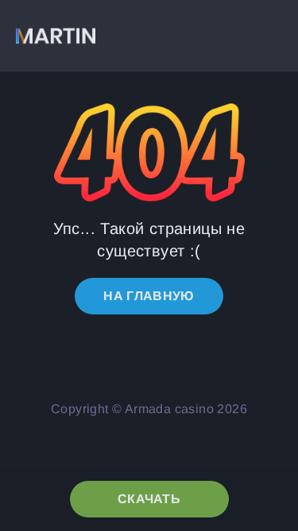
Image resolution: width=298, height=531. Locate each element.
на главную (148, 296)
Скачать (149, 499)
